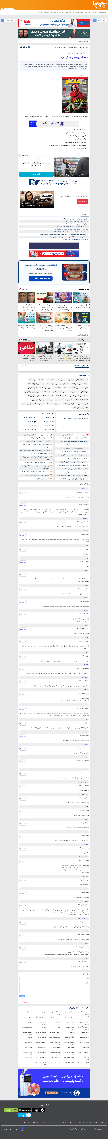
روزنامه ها (48, 417)
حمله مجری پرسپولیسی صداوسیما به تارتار (74, 451)
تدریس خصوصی (55, 1017)
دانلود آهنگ (84, 388)
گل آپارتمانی (84, 392)
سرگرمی (40, 12)
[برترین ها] (100, 5)
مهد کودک (57, 1027)
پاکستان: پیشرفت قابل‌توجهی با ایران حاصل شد (73, 462)
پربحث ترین (27, 434)
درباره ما (80, 1123)
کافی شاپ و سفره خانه (55, 1043)
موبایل (30, 1037)
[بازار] (11, 1110)
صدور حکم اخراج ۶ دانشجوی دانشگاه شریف (74, 458)
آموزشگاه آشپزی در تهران (54, 1013)
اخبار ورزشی (88, 12)
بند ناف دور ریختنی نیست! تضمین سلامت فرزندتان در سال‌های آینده (69, 237)
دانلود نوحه (69, 400)
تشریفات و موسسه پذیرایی (55, 1053)
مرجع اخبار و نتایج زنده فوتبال (36, 384)
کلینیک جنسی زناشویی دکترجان (79, 396)
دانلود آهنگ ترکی (83, 404)
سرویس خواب (42, 1037)
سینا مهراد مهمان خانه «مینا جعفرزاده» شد (37, 475)
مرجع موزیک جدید (52, 384)
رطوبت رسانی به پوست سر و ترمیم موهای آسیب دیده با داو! (71, 232)
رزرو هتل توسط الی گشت (71, 388)
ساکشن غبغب (51, 380)
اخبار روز (95, 12)
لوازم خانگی (28, 1042)
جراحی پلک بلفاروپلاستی (60, 392)
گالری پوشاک (42, 1012)
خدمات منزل (28, 1047)
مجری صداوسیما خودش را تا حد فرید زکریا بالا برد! (73, 448)
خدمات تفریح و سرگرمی (27, 1033)
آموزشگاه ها (71, 1047)
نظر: (87, 983)
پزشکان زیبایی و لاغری (84, 1058)
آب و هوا (30, 421)
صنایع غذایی (56, 1047)
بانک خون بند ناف (40, 404)
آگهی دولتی (43, 1123)
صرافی (30, 1022)
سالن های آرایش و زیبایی (83, 1013)
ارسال (22, 996)
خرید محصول (82, 201)
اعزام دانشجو (28, 1017)
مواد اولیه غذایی (57, 388)
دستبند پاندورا (64, 384)
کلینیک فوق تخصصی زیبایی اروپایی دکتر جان (37, 392)
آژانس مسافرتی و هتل (41, 1063)
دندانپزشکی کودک (83, 1052)
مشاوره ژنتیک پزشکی (61, 396)
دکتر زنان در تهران (83, 1042)
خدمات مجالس (56, 1057)
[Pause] (56, 175)
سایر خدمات (28, 1057)
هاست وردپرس (59, 400)
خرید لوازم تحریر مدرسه (53, 404)
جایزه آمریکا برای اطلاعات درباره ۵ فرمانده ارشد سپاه (72, 475)
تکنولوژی (46, 12)
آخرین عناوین (81, 435)
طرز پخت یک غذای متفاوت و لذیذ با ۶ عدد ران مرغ (35, 471)
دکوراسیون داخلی (41, 1042)
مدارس (58, 1022)
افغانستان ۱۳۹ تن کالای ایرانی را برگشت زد (38, 441)
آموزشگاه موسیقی (69, 1057)
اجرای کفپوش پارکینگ (69, 404)
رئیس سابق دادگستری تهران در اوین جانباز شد (37, 462)
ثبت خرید (36, 174)
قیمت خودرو (47, 421)
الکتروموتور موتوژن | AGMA (80, 408)
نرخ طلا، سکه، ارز (28, 417)
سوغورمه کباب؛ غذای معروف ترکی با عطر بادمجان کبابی (35, 450)
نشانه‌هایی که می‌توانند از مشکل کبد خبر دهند (74, 438)
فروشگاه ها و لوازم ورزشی (69, 1043)
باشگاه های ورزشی (69, 1037)
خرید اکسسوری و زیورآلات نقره (79, 384)
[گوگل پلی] (25, 1110)
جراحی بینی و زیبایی (83, 1062)
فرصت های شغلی (63, 1123)
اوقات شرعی (47, 429)
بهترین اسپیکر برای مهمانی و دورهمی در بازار (75, 219)
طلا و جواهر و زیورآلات (42, 1023)
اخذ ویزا (29, 1012)
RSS (25, 1123)
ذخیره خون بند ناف (47, 396)
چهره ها (72, 12)
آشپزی (67, 12)
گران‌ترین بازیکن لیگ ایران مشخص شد (75, 445)
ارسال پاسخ (23, 493)
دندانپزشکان (85, 1047)
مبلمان (44, 1027)
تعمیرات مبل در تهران (40, 1032)
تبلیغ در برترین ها (52, 1123)
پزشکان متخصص (84, 1037)
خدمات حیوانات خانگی (70, 1028)
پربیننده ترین (44, 434)
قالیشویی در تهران (41, 1057)
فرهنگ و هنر (54, 12)
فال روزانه (30, 425)
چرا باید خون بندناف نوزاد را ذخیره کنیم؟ (76, 221)
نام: (88, 979)
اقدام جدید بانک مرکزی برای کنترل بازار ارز (75, 469)
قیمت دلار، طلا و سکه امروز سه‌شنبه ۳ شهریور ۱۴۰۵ (72, 455)
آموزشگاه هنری (70, 1062)
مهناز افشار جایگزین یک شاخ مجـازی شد (74, 418)
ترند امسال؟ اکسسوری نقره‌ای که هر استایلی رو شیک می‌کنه (71, 229)
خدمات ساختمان (41, 1052)
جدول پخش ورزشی (27, 429)
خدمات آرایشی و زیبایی (84, 1023)
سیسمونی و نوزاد (27, 1027)
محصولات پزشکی (69, 1017)
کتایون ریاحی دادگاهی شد (42, 479)
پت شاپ (72, 1032)
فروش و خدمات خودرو (27, 1053)
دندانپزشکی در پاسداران (81, 400)
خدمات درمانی (70, 1022)
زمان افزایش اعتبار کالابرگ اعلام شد (40, 453)
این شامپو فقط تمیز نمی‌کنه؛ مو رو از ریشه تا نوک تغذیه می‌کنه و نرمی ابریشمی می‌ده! (64, 234)
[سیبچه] (38, 1110)
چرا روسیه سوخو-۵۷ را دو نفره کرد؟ (77, 472)
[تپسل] (20, 155)
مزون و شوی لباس (41, 1017)
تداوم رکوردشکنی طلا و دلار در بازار (40, 438)
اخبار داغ (65, 435)
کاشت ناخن (85, 1017)
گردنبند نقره (32, 380)
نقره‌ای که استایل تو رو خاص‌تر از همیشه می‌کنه (74, 224)
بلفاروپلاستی (60, 380)
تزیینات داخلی (42, 1047)
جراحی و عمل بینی (27, 404)
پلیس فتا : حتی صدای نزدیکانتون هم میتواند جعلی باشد (72, 227)
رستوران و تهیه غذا (54, 1032)
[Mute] (59, 175)
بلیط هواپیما (70, 380)
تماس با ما (73, 1123)
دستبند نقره (41, 380)
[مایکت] (24, 1115)
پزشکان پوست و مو (68, 1012)
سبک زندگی (79, 12)
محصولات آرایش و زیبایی (83, 1028)
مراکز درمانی (85, 1032)
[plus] (28, 47)
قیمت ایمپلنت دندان (82, 380)
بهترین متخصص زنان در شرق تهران (42, 400)
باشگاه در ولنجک (73, 392)
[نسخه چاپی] (21, 47)
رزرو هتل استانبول (45, 388)
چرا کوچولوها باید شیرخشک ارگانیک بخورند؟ (75, 239)
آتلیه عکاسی (56, 1062)
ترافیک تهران (47, 425)
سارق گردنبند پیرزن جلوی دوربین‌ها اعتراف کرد (73, 479)
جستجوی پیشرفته (33, 1123)
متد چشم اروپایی (32, 388)
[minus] (24, 47)
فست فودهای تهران (54, 1037)
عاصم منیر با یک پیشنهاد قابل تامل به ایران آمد (74, 441)
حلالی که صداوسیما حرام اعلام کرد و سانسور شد (72, 465)
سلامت (61, 12)
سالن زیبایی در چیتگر (34, 396)
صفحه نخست (103, 12)
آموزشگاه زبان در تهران (69, 1053)
